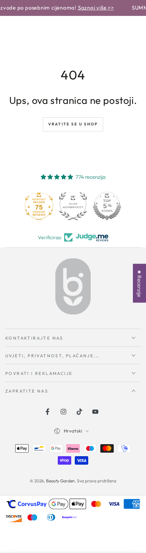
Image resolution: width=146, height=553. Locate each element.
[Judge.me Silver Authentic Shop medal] (73, 206)
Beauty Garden (60, 480)
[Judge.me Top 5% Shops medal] (107, 206)
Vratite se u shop (73, 124)
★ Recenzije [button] (139, 283)
